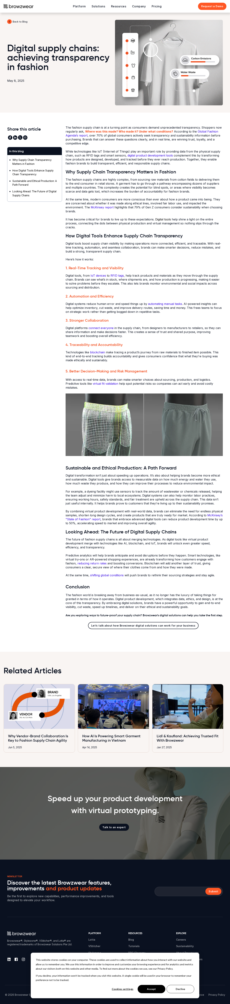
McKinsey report (102, 207)
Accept (151, 988)
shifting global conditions (107, 575)
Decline (180, 988)
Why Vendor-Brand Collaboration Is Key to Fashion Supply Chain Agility (38, 738)
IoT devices (98, 275)
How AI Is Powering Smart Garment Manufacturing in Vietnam (111, 738)
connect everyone (101, 328)
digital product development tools (150, 155)
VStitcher (94, 946)
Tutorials (134, 946)
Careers (181, 939)
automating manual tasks (165, 304)
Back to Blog (20, 21)
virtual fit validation (105, 383)
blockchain (97, 352)
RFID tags (117, 275)
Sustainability (185, 946)
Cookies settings (123, 988)
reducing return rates (92, 563)
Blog (131, 939)
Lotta (91, 939)
